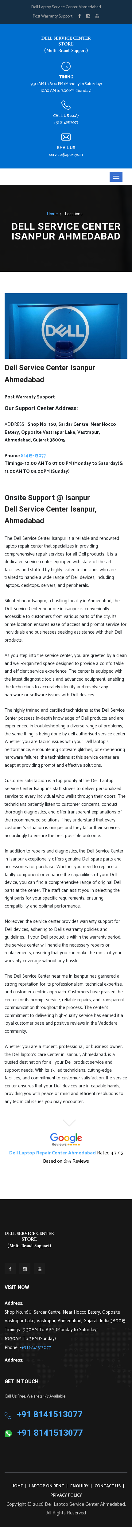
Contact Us (108, 1486)
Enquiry (79, 1486)
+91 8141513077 (66, 122)
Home (52, 214)
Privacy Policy (66, 1495)
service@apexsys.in (66, 154)
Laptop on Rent (46, 1486)
